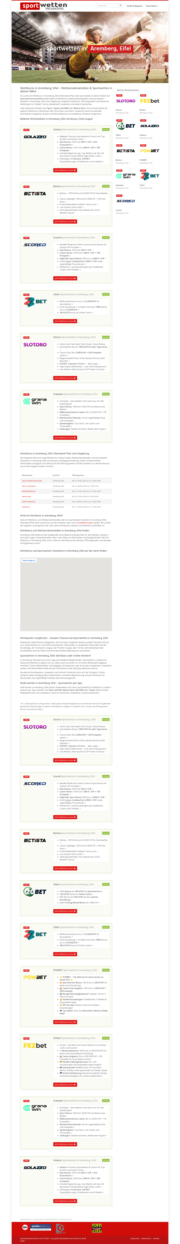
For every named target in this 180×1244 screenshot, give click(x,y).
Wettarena (26, 507)
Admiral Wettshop (28, 501)
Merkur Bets (26, 496)
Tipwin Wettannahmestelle (32, 481)
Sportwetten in (26, 1219)
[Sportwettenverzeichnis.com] (43, 6)
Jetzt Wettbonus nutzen (64, 170)
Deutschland (151, 6)
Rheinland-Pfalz (51, 1219)
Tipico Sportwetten (29, 486)
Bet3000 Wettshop (29, 491)
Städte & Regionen (134, 6)
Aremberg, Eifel (87, 129)
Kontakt (156, 1238)
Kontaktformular (85, 522)
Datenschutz (146, 1238)
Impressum (135, 1238)
